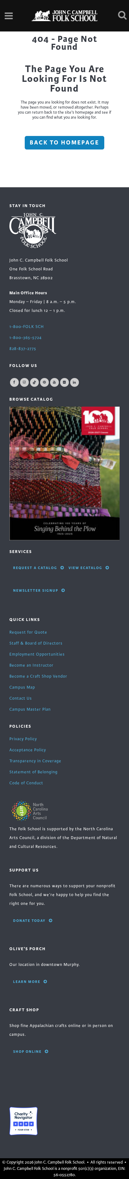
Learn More (26, 981)
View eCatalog (85, 568)
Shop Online (27, 1051)
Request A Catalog (35, 568)
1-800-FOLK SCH (26, 326)
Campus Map (22, 687)
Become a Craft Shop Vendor (38, 676)
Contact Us (20, 698)
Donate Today (29, 920)
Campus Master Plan (30, 709)
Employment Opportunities (37, 654)
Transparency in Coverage (35, 761)
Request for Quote (28, 632)
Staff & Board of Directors (36, 643)
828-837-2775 (22, 348)
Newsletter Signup (35, 590)
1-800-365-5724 (25, 337)
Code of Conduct (26, 783)
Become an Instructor (31, 665)
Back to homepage (64, 142)
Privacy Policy (23, 739)
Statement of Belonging (33, 772)
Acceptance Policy (27, 750)
